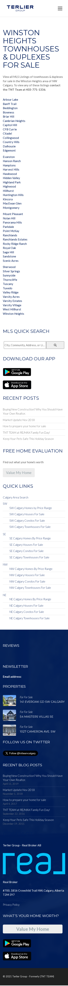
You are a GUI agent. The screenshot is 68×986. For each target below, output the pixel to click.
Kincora (8, 199)
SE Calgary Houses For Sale (26, 544)
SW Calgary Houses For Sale (26, 514)
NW (5, 564)
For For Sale (26, 697)
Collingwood (11, 137)
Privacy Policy (11, 904)
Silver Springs (11, 271)
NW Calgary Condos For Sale (27, 581)
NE (4, 595)
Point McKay (11, 231)
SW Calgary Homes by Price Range (30, 508)
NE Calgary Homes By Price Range (30, 599)
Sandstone (9, 256)
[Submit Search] (55, 345)
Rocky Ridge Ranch (15, 243)
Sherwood (9, 267)
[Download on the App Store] (17, 384)
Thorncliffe (10, 279)
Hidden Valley (11, 178)
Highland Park (12, 182)
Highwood (9, 186)
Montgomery (11, 207)
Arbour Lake (10, 99)
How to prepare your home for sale (24, 426)
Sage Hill (8, 252)
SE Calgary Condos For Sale (26, 551)
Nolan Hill (9, 218)
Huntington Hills (13, 195)
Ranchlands (10, 235)
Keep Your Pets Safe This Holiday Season (28, 438)
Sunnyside (9, 275)
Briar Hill (8, 116)
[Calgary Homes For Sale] (20, 8)
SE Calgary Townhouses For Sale (29, 557)
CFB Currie (10, 129)
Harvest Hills (11, 169)
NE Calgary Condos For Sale (26, 611)
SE (4, 534)
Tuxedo (7, 288)
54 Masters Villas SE (36, 716)
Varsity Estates (12, 300)
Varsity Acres (11, 296)
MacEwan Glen (12, 203)
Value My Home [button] (19, 472)
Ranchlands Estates (15, 239)
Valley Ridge (11, 292)
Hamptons (9, 165)
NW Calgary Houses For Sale (27, 575)
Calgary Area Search (15, 497)
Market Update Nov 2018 (19, 420)
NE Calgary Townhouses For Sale (29, 618)
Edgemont (9, 150)
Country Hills (11, 142)
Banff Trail (9, 104)
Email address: (12, 676)
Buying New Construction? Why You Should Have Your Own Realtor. (33, 411)
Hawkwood (10, 173)
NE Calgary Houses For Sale (26, 605)
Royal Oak (9, 248)
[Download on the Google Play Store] (17, 371)
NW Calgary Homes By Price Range (31, 568)
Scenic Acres (11, 260)
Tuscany (8, 284)
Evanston (9, 156)
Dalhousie (9, 146)
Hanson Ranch (12, 161)
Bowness (8, 112)
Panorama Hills (12, 222)
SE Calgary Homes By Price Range (30, 538)
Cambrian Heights (14, 120)
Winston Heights (13, 313)
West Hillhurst (12, 309)
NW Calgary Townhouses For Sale (30, 587)
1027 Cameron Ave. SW (38, 731)
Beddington (10, 108)
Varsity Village (12, 305)
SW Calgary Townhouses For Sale (30, 526)
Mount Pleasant (13, 214)
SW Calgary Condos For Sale (27, 520)
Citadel (7, 133)
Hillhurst (8, 190)
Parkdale (8, 226)
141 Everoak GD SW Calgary (42, 702)
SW (5, 503)
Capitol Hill (10, 125)
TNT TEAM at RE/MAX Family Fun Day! (26, 432)
